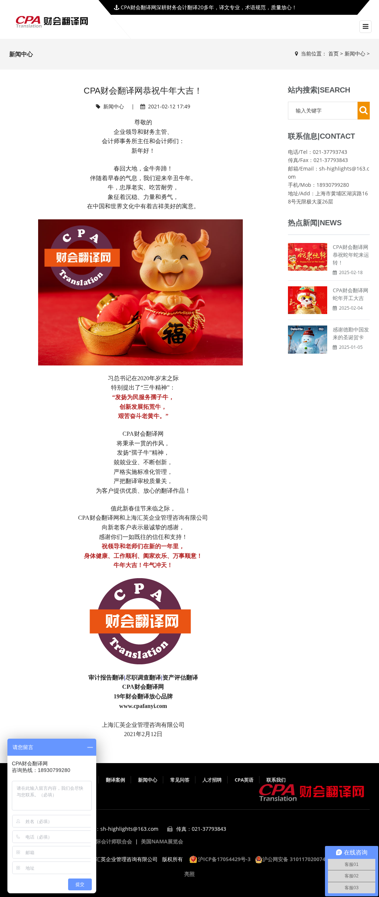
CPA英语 (244, 779)
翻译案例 (115, 779)
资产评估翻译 (180, 677)
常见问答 (180, 779)
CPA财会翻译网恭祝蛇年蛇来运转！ (351, 254)
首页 (333, 53)
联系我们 (276, 779)
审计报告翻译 (106, 677)
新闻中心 (355, 53)
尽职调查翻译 (143, 677)
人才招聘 (212, 779)
